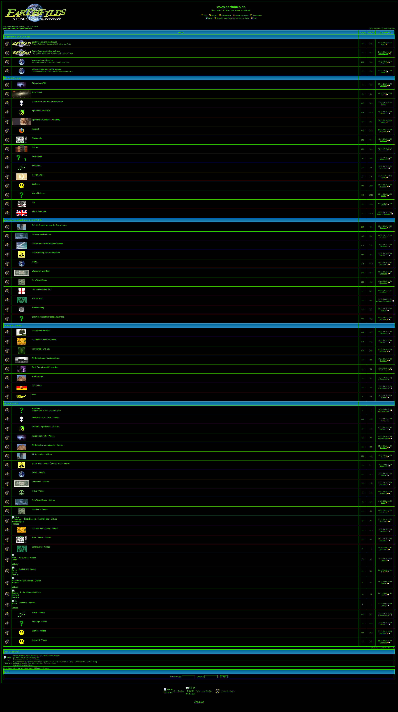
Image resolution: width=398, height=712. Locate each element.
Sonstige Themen (13, 325)
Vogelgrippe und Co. (41, 349)
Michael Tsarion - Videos (30, 581)
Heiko (383, 44)
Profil (210, 18)
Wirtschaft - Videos (40, 482)
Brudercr (383, 237)
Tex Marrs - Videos (27, 603)
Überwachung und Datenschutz (46, 253)
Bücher (35, 147)
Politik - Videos (38, 473)
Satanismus (37, 298)
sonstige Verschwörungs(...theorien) (48, 317)
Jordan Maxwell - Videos (30, 592)
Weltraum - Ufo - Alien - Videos (45, 418)
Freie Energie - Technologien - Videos (40, 519)
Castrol (383, 457)
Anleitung (36, 408)
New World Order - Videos (43, 500)
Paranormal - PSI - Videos (43, 436)
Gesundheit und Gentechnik (44, 340)
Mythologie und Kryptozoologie (45, 358)
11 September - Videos (42, 454)
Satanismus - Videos (41, 547)
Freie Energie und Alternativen (45, 367)
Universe (383, 228)
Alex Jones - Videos (27, 558)
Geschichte (37, 386)
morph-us (383, 141)
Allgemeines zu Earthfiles (17, 37)
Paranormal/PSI (39, 83)
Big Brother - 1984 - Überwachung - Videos (51, 463)
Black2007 (383, 159)
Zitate (33, 395)
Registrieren (257, 15)
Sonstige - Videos (39, 622)
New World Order (39, 280)
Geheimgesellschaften (42, 234)
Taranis (383, 310)
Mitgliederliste (226, 15)
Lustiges (36, 184)
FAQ (205, 15)
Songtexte (36, 166)
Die (33, 202)
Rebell (383, 572)
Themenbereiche (12, 78)
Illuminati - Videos (40, 509)
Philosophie (37, 156)
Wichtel (383, 196)
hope (383, 177)
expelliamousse (383, 411)
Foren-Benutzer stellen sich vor (46, 51)
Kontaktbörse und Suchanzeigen (46, 69)
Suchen (214, 15)
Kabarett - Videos (39, 640)
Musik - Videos (38, 612)
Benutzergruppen (241, 15)
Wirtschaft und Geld (40, 271)
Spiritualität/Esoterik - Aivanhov (46, 120)
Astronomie (37, 92)
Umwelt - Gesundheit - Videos (45, 529)
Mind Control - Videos (41, 538)
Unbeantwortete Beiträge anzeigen (382, 28)
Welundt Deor (383, 54)
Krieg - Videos (38, 491)
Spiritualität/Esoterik (41, 111)
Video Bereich (11, 403)
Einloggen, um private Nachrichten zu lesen (232, 18)
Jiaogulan (199, 702)
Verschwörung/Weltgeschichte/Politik (23, 220)
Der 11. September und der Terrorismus (49, 225)
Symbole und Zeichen (41, 289)
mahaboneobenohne (383, 301)
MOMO (383, 205)
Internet (35, 129)
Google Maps (38, 175)
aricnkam (35, 659)
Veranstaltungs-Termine (42, 60)
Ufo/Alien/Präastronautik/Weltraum (47, 101)
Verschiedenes (38, 193)
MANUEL (383, 113)
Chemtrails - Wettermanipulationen (47, 243)
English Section (39, 211)
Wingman (383, 63)
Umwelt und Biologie (41, 331)
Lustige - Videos (39, 631)
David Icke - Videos (27, 569)
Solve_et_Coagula (383, 214)
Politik (34, 262)
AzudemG (383, 168)
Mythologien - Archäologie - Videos (47, 445)
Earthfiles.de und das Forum (44, 42)
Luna (383, 72)
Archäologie (37, 376)
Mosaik (383, 397)
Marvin (383, 475)
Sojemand (383, 273)
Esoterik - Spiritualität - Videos (45, 427)
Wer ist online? (11, 652)
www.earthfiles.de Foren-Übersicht (17, 28)
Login (255, 18)
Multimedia (37, 138)
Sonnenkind (383, 150)
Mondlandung (38, 308)
